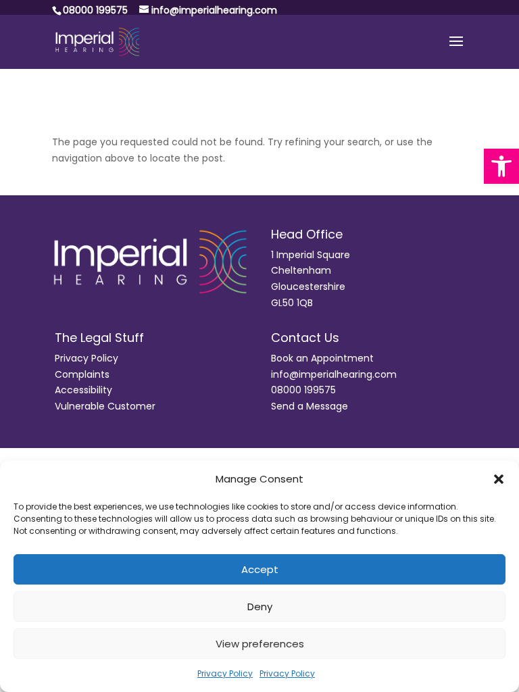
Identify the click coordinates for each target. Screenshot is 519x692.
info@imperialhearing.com (334, 374)
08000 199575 (303, 390)
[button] (501, 166)
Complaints (82, 374)
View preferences (260, 644)
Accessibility (83, 390)
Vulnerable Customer (105, 406)
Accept (259, 569)
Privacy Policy (225, 673)
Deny (259, 606)
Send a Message (309, 406)
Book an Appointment (322, 358)
